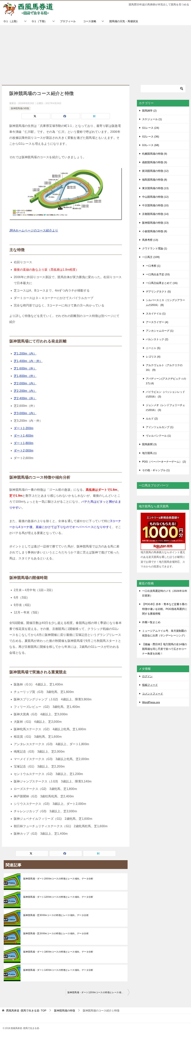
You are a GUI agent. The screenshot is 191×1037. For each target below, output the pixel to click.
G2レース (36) (150, 136)
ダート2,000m (23, 450)
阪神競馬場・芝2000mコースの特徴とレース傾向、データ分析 (56, 933)
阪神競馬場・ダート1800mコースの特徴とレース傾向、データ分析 (58, 951)
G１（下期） (39, 21)
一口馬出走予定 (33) (158, 274)
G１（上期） (11, 21)
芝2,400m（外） (25, 398)
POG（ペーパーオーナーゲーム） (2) (164, 461)
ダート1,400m (23, 435)
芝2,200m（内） (25, 390)
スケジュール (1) (152, 119)
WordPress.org (151, 702)
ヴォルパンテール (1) (158, 435)
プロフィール (68, 21)
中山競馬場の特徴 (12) (155, 196)
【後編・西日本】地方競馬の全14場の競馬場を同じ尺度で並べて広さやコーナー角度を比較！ (164, 649)
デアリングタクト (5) (158, 291)
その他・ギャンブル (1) (156, 470)
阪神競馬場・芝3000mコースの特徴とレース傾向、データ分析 (56, 915)
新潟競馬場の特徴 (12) (155, 170)
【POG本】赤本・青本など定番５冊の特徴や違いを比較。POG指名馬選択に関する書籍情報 (164, 609)
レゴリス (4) (153, 356)
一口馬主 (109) (151, 257)
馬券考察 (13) (150, 239)
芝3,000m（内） (25, 413)
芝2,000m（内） (25, 383)
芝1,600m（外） (25, 368)
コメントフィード (152, 693)
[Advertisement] (95, 53)
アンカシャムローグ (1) (159, 330)
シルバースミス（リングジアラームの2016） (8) (165, 302)
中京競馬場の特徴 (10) (155, 205)
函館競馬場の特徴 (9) (154, 162)
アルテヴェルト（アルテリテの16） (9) (164, 367)
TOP (26, 1010)
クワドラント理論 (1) (154, 248)
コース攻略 (89, 21)
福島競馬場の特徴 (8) (154, 179)
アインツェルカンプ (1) (159, 427)
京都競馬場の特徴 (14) (155, 213)
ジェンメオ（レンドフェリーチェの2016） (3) (165, 407)
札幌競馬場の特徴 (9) (154, 153)
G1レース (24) (150, 127)
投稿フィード (150, 684)
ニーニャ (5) (153, 348)
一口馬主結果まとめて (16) (162, 282)
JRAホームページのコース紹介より (33, 230)
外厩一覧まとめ (151, 622)
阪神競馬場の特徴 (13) (155, 222)
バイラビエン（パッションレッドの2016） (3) (165, 394)
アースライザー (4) (157, 322)
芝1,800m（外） (25, 375)
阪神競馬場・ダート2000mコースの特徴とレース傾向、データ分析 (58, 878)
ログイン (147, 676)
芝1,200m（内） (25, 353)
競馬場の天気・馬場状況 (123, 21)
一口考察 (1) (153, 265)
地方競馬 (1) (149, 453)
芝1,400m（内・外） (28, 361)
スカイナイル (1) (156, 313)
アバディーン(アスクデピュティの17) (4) (166, 381)
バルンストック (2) (157, 339)
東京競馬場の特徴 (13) (155, 188)
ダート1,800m (23, 443)
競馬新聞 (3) (149, 444)
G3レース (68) (150, 145)
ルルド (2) (152, 418)
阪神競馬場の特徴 (20, 108)
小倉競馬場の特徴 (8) (154, 231)
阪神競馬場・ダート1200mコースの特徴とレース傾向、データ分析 (58, 897)
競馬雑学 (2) (149, 110)
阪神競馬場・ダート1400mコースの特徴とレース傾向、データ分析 (58, 970)
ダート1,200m (23, 428)
